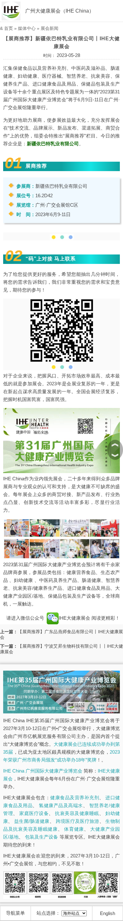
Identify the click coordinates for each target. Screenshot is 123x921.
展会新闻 (49, 28)
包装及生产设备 (41, 837)
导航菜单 (15, 913)
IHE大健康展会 (75, 618)
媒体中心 (27, 28)
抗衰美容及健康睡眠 (77, 813)
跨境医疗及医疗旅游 (77, 821)
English (107, 913)
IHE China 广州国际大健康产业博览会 (42, 770)
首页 (8, 28)
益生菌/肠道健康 (32, 821)
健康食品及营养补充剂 (74, 797)
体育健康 (74, 829)
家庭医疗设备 (34, 813)
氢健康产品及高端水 (61, 805)
